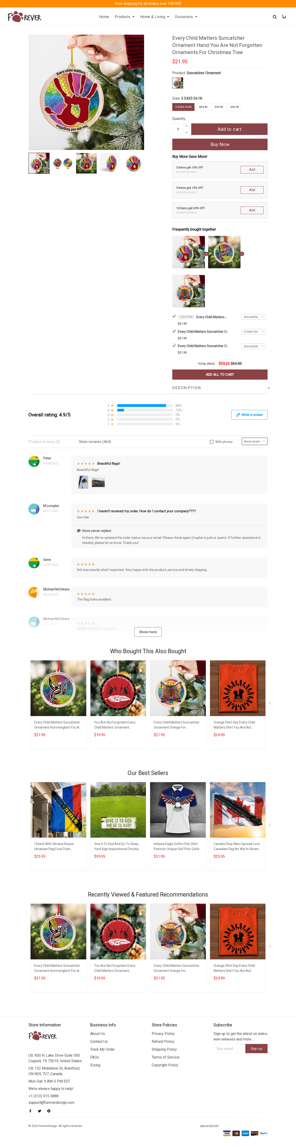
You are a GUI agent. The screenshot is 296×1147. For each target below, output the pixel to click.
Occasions (184, 17)
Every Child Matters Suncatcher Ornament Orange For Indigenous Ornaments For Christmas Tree (203, 346)
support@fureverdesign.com (51, 1102)
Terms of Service (165, 1057)
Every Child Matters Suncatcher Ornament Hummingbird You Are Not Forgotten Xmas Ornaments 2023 (203, 331)
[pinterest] (50, 1111)
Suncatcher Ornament (204, 73)
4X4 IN (203, 107)
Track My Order (102, 1049)
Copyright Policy (165, 1065)
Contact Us (99, 1041)
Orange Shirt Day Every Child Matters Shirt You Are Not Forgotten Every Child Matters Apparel (235, 725)
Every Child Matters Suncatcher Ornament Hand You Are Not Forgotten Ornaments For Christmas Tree (212, 317)
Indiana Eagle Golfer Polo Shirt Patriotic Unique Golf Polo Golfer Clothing (177, 847)
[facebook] (31, 1111)
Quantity (178, 118)
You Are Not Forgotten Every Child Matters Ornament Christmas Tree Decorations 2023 (115, 725)
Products (122, 17)
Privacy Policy (163, 1033)
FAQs (94, 1057)
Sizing (95, 1065)
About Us (97, 1033)
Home (104, 17)
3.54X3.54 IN (191, 98)
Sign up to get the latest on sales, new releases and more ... (240, 1036)
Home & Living (152, 17)
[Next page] (270, 704)
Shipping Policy (164, 1049)
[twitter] (41, 1111)
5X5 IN (219, 107)
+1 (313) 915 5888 (43, 1096)
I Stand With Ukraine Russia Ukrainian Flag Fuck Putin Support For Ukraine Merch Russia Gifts (54, 847)
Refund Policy (163, 1041)
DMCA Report (209, 1126)
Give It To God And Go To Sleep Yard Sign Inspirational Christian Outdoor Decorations (117, 847)
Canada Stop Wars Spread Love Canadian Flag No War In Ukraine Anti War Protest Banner (237, 847)
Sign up (256, 1048)
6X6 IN (234, 107)
